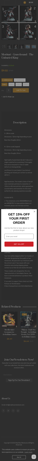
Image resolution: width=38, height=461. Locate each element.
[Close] (34, 211)
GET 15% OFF (19, 244)
